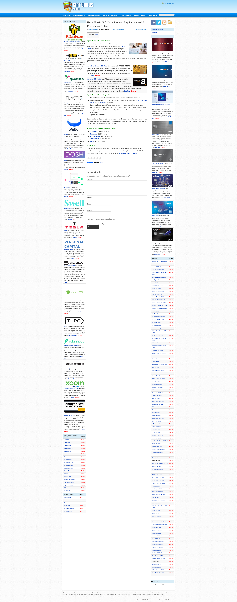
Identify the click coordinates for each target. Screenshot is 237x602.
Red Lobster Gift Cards (157, 491)
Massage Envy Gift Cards (158, 449)
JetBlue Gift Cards (156, 426)
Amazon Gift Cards (156, 267)
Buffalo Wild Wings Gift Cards (159, 328)
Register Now (72, 335)
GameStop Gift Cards (157, 387)
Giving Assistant (68, 511)
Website (89, 210)
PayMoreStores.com (69, 482)
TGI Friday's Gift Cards (157, 547)
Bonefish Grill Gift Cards (158, 319)
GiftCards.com (67, 456)
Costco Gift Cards (156, 359)
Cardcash (93, 134)
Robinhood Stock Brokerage (71, 345)
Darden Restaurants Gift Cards (159, 364)
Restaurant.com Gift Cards (158, 500)
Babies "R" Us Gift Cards (158, 291)
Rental (73, 265)
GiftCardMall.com (68, 465)
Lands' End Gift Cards (157, 435)
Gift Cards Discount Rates (128, 153)
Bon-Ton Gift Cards (156, 322)
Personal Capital (68, 249)
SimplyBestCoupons (69, 508)
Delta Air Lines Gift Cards (158, 370)
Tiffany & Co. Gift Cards (157, 544)
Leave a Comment (141, 29)
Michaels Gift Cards (157, 457)
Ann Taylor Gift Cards (157, 280)
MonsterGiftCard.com (69, 479)
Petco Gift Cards (156, 486)
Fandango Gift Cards (157, 384)
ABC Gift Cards (95, 136)
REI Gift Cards (155, 497)
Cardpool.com (67, 451)
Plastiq (65, 103)
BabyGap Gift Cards (157, 294)
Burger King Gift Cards (157, 335)
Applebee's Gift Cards (157, 285)
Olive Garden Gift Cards (158, 477)
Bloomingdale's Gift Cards (158, 316)
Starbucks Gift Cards (157, 530)
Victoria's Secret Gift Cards (158, 558)
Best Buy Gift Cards (157, 314)
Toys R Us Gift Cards (157, 553)
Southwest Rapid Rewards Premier (161, 242)
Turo (65, 326)
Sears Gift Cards (156, 513)
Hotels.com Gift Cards (157, 407)
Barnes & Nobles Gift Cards (159, 302)
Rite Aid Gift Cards (156, 503)
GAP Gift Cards (155, 390)
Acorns (66, 301)
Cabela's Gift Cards (157, 343)
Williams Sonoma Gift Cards (159, 570)
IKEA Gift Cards (156, 412)
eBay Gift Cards (156, 381)
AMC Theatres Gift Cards (158, 269)
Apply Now (167, 61)
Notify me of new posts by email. (97, 224)
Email (89, 204)
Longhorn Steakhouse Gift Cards (160, 441)
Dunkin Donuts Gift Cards (158, 378)
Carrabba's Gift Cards (157, 350)
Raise (92, 141)
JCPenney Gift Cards (157, 424)
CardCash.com (67, 442)
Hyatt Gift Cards (156, 409)
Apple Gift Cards (156, 282)
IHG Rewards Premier (157, 163)
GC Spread (93, 131)
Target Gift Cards (156, 539)
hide (96, 34)
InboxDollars (67, 505)
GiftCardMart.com (68, 462)
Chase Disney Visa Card (158, 188)
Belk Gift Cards (155, 311)
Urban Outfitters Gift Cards (158, 555)
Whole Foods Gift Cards (158, 572)
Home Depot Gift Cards (157, 401)
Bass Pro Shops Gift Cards (158, 299)
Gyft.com (66, 473)
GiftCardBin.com (68, 459)
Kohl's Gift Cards (156, 432)
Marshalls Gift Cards (157, 446)
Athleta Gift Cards (156, 288)
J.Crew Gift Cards (156, 421)
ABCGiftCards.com (68, 440)
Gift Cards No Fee (81, 7)
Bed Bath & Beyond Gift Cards (159, 308)
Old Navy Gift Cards (157, 474)
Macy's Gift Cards (156, 443)
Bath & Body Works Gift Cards (159, 305)
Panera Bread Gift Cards (158, 480)
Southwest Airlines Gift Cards (159, 522)
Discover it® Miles (156, 79)
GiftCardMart (94, 139)
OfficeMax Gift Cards (157, 472)
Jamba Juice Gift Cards (157, 418)
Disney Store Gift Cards (158, 376)
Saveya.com (67, 490)
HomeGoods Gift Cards (157, 404)
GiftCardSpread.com (69, 468)
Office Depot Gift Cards (157, 469)
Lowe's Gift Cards (156, 438)
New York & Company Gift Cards (160, 463)
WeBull (66, 134)
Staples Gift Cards (156, 527)
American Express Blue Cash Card (161, 104)
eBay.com (66, 454)
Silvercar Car (67, 265)
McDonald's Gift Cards (157, 455)
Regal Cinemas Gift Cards (158, 494)
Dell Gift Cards (155, 367)
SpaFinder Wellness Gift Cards (159, 524)
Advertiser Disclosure (157, 29)
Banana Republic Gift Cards (159, 297)
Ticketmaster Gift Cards (157, 541)
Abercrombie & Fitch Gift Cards (159, 261)
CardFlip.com (67, 445)
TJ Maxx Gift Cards (156, 550)
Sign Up (70, 219)
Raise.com (66, 488)
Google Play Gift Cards (157, 393)
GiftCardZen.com (68, 471)
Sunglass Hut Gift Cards (158, 536)
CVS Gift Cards (155, 361)
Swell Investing (68, 208)
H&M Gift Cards (156, 398)
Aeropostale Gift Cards (157, 264)
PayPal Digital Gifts (69, 485)
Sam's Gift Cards (156, 510)
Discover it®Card (156, 52)
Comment (90, 179)
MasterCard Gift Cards (157, 452)
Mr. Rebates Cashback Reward (72, 41)
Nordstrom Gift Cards (157, 466)
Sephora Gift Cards (156, 516)
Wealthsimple (67, 368)
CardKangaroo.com (69, 448)
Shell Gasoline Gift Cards (158, 519)
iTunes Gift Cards (156, 415)
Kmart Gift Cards (156, 429)
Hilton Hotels (155, 215)
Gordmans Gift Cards (157, 395)
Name (89, 198)
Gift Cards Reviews (118, 29)
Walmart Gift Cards (156, 567)
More (101, 162)
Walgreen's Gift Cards (157, 564)
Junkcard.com (67, 476)
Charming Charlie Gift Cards (159, 353)
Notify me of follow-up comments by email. (101, 219)
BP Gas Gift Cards (156, 325)
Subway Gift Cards (156, 533)
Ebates (92, 102)
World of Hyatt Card (157, 134)
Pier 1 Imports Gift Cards (158, 489)
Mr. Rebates (101, 102)
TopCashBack (142, 100)
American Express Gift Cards (159, 277)
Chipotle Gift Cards (156, 356)
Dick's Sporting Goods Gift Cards (160, 373)
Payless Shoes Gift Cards (158, 483)
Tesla (65, 230)
